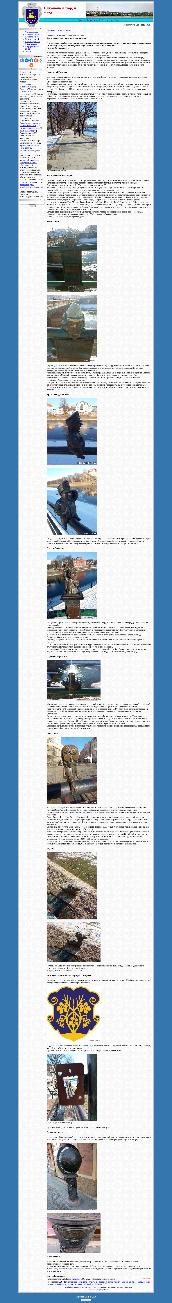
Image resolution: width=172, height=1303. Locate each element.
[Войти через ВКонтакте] (27, 60)
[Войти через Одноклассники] (31, 65)
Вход (117, 20)
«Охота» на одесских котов (100, 1282)
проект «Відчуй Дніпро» (125, 1282)
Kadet (76, 1279)
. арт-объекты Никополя (65, 1284)
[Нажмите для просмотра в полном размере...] (72, 169)
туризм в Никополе (78, 1282)
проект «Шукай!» (85, 1284)
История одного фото (30, 128)
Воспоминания (27, 133)
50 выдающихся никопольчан (27, 85)
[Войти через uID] (22, 60)
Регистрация (107, 20)
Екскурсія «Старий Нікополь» (28, 163)
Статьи (23, 72)
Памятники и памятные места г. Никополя (31, 124)
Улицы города (26, 131)
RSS (148, 25)
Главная (81, 20)
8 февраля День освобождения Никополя (31, 185)
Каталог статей (93, 20)
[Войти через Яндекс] (36, 60)
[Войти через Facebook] (31, 60)
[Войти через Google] (40, 60)
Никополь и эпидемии (30, 150)
